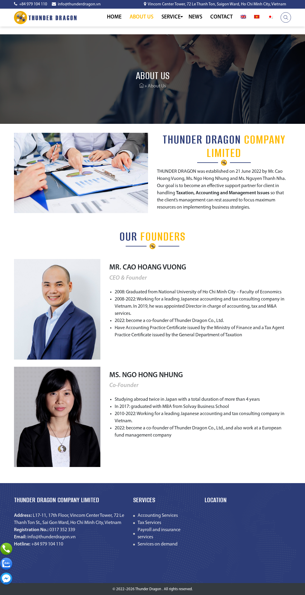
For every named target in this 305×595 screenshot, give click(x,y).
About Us (141, 17)
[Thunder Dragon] (45, 17)
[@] (6, 579)
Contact (221, 17)
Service (170, 17)
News (195, 17)
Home (114, 17)
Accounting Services (158, 515)
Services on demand (158, 544)
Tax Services (149, 522)
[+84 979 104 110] (6, 549)
